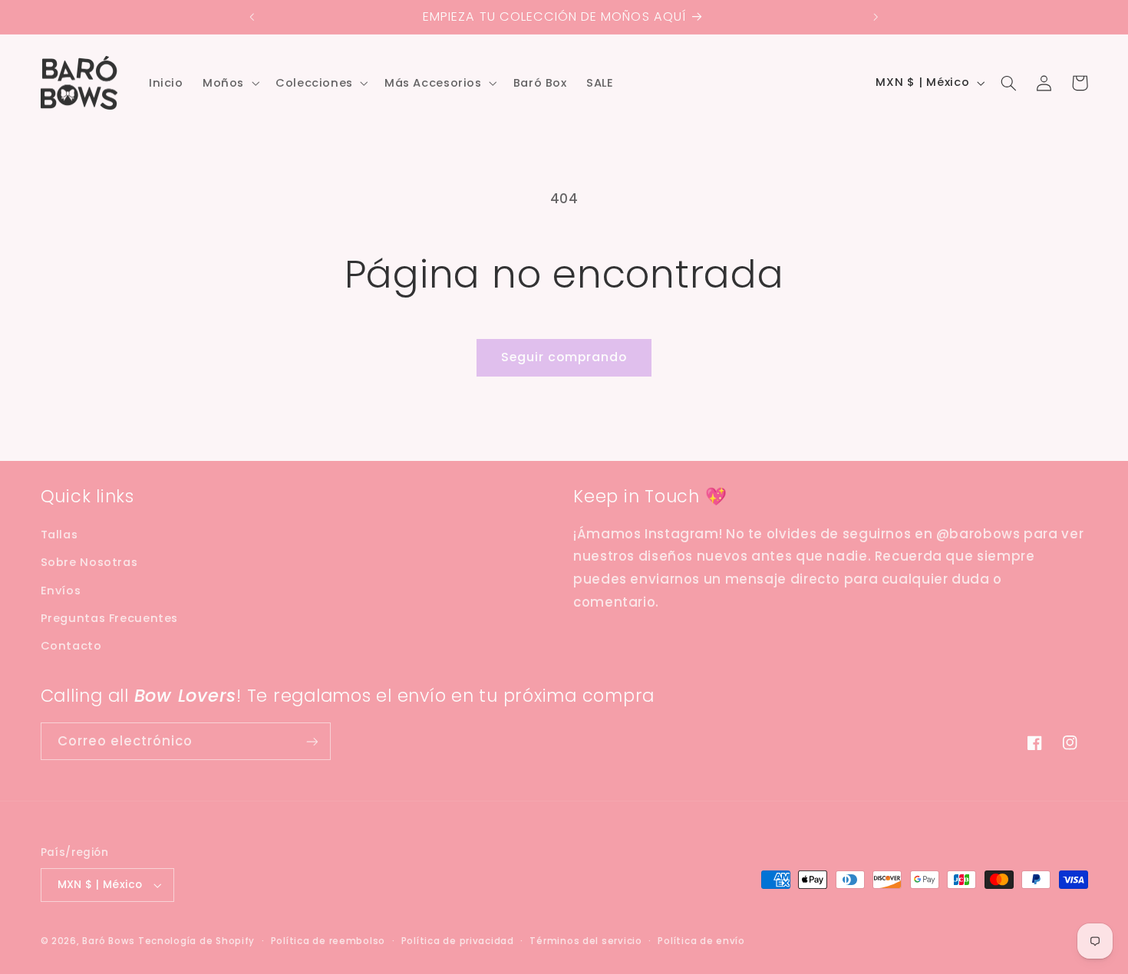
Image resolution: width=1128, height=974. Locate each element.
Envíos (61, 590)
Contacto (71, 645)
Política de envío (701, 941)
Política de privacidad (457, 941)
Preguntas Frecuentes (110, 618)
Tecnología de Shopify (196, 941)
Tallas (59, 534)
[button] (229, 83)
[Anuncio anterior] (252, 17)
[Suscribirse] (311, 741)
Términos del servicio (585, 941)
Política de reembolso (328, 941)
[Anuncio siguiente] (875, 17)
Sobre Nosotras (89, 562)
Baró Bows (108, 941)
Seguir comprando (564, 357)
